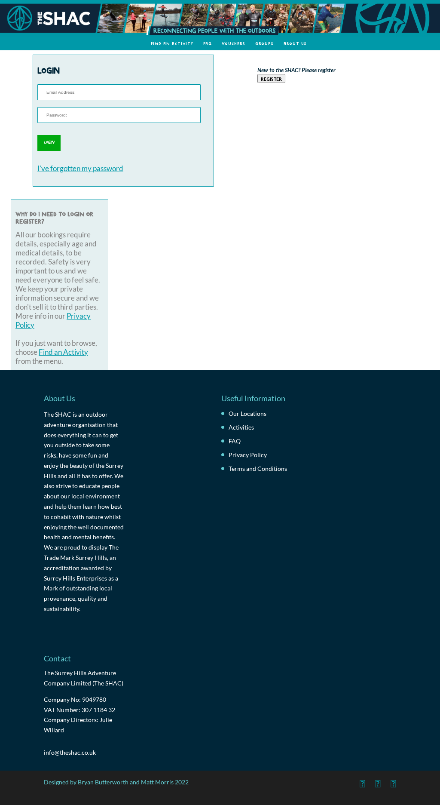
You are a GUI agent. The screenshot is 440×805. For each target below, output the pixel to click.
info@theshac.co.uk (70, 752)
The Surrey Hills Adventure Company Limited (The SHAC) (83, 678)
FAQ (207, 43)
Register (271, 78)
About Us (295, 43)
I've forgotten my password (80, 168)
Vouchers (233, 43)
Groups (264, 43)
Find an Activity (172, 43)
